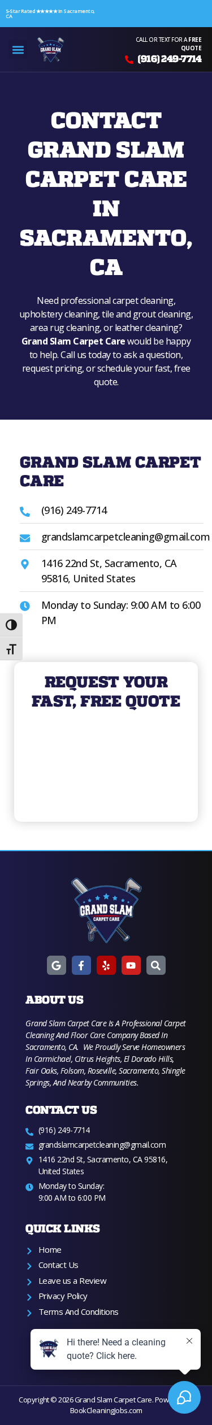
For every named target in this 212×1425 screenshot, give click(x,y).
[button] (17, 49)
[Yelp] (106, 965)
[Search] (156, 965)
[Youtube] (131, 965)
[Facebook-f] (81, 965)
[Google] (56, 965)
